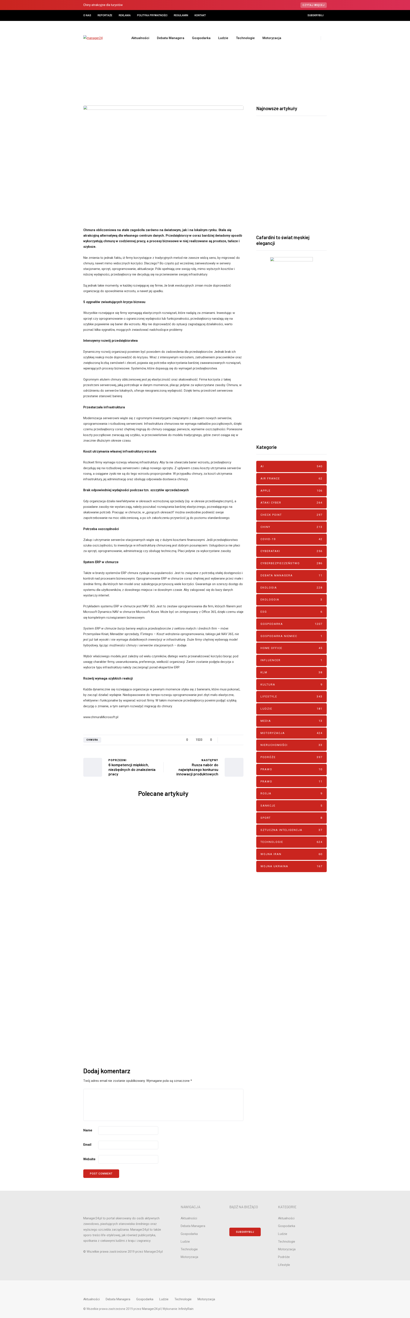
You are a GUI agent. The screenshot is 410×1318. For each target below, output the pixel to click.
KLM (291, 672)
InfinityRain (186, 1309)
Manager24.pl (151, 1309)
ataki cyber (123, 829)
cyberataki (291, 551)
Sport (291, 817)
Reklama (125, 15)
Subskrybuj (316, 15)
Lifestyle (291, 696)
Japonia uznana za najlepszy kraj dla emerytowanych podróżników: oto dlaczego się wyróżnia (205, 959)
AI (291, 466)
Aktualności (140, 38)
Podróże (291, 757)
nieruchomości (291, 745)
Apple (291, 490)
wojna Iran (291, 854)
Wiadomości (213, 70)
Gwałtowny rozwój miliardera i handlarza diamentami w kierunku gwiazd (122, 956)
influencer (291, 660)
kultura (291, 684)
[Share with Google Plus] (62, 745)
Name (87, 1130)
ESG (291, 611)
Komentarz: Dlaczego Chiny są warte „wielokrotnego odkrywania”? (205, 856)
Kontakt (200, 15)
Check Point (109, 833)
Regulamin (181, 15)
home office (291, 648)
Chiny (204, 827)
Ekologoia (291, 599)
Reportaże (105, 15)
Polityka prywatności (152, 15)
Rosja (291, 793)
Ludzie (223, 38)
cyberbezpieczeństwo (127, 833)
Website (89, 1159)
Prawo (291, 769)
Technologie (245, 38)
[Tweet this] (62, 735)
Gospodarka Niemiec (291, 636)
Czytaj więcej (314, 5)
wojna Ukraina (291, 866)
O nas (87, 15)
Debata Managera (170, 38)
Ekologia (291, 587)
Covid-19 (291, 539)
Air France (291, 478)
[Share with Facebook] (62, 724)
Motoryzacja (271, 38)
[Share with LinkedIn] (62, 756)
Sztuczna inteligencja (291, 830)
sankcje (291, 805)
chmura (92, 740)
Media (291, 720)
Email (87, 1145)
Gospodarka (201, 38)
